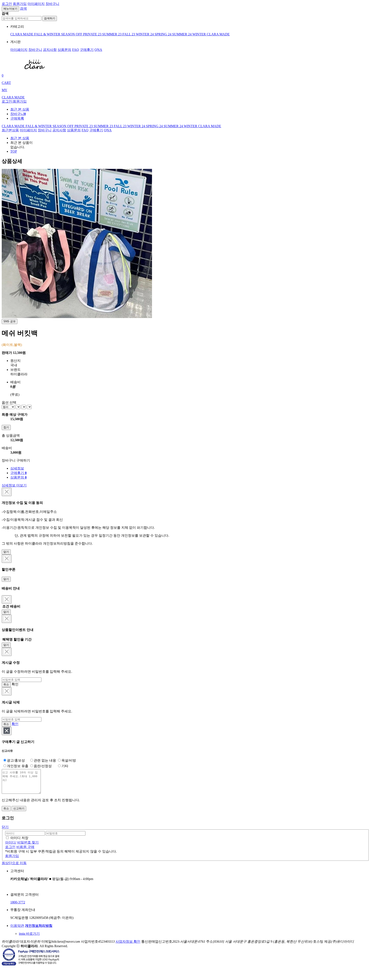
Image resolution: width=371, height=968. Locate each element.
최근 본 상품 (19, 138)
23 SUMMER (108, 34)
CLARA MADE (22, 34)
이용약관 (17, 925)
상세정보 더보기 (14, 485)
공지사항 (50, 50)
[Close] (7, 492)
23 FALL (125, 34)
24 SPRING (159, 34)
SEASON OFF (72, 34)
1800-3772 (17, 902)
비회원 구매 (25, 847)
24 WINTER (197, 34)
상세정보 (17, 468)
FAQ (75, 50)
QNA (98, 50)
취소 (6, 684)
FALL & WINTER (47, 34)
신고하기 (18, 808)
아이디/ (10, 842)
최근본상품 (10, 130)
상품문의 (64, 50)
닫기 (6, 551)
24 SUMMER (178, 34)
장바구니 (52, 4)
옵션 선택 (9, 402)
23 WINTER (141, 34)
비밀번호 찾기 (28, 842)
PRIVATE (90, 34)
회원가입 (20, 4)
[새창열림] (31, 964)
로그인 (7, 4)
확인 (15, 724)
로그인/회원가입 (14, 101)
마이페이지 (36, 4)
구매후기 (87, 50)
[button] (23, 8)
